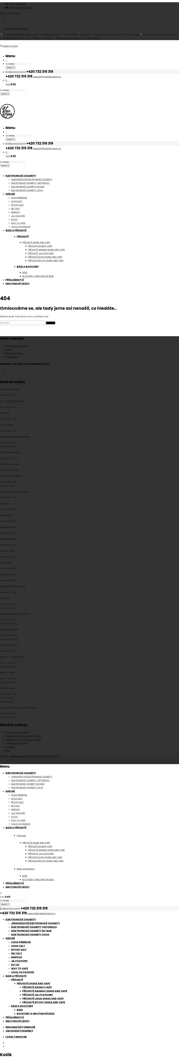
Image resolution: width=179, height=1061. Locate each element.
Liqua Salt (18, 946)
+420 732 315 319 (17, 4)
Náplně (9, 349)
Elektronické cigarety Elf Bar (31, 930)
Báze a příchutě (14, 353)
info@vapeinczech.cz (20, 7)
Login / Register (16, 1037)
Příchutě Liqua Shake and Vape (42, 998)
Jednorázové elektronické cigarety (35, 923)
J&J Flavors (19, 961)
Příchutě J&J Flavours (37, 994)
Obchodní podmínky (17, 732)
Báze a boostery (28, 266)
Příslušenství (12, 356)
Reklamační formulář (17, 743)
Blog (8, 750)
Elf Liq (15, 964)
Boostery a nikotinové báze (35, 1013)
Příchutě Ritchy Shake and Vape (43, 1002)
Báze (20, 1010)
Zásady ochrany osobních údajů (24, 736)
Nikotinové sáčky (18, 1021)
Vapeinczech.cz (18, 756)
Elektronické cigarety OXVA (30, 934)
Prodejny (10, 746)
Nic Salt (16, 953)
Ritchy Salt (19, 949)
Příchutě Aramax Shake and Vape (44, 991)
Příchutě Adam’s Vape (37, 987)
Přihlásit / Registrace (17, 28)
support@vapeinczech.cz (47, 76)
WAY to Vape (19, 968)
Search (10, 67)
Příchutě (23, 236)
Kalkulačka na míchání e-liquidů (23, 739)
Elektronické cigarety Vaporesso (34, 927)
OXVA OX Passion (22, 972)
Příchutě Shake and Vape (33, 983)
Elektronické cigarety (17, 346)
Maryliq (16, 957)
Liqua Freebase (21, 942)
